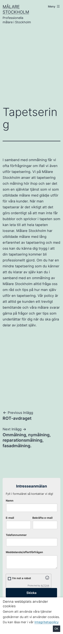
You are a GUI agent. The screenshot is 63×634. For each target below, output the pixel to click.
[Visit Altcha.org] (47, 578)
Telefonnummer (16, 535)
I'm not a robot (21, 578)
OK (56, 628)
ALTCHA (45, 585)
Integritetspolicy (46, 622)
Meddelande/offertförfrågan (24, 552)
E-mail (10, 517)
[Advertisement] (31, 67)
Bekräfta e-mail (42, 517)
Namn (9, 500)
